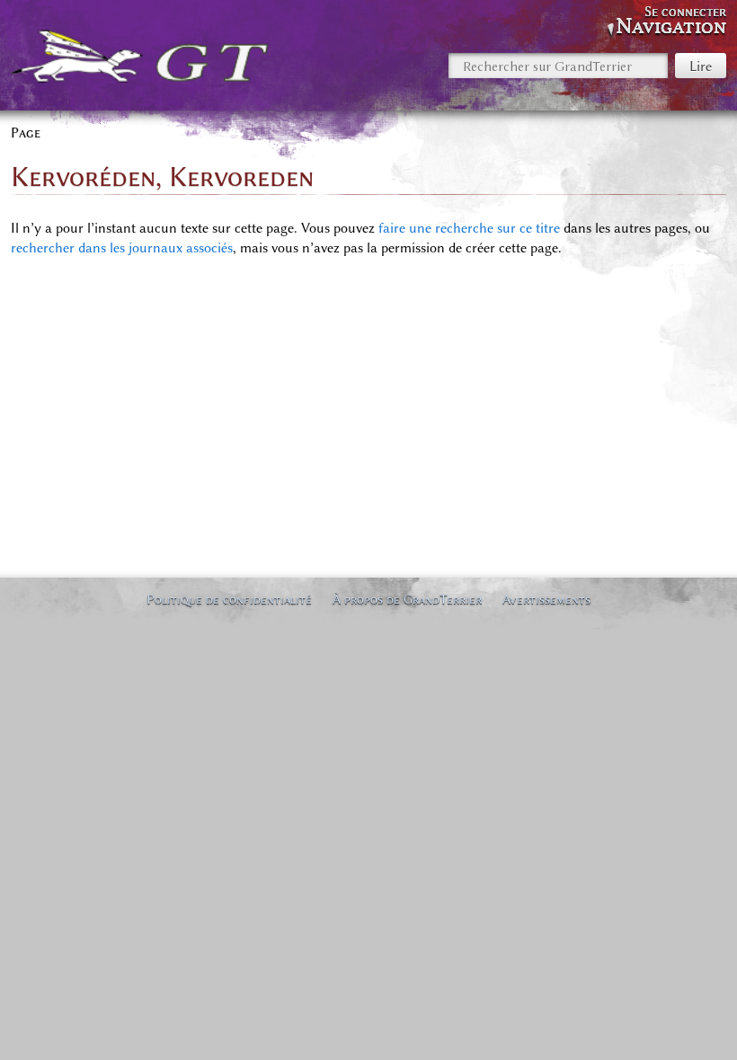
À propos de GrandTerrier (407, 599)
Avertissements (546, 599)
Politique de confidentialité (229, 599)
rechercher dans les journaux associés (122, 248)
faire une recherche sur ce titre (469, 228)
